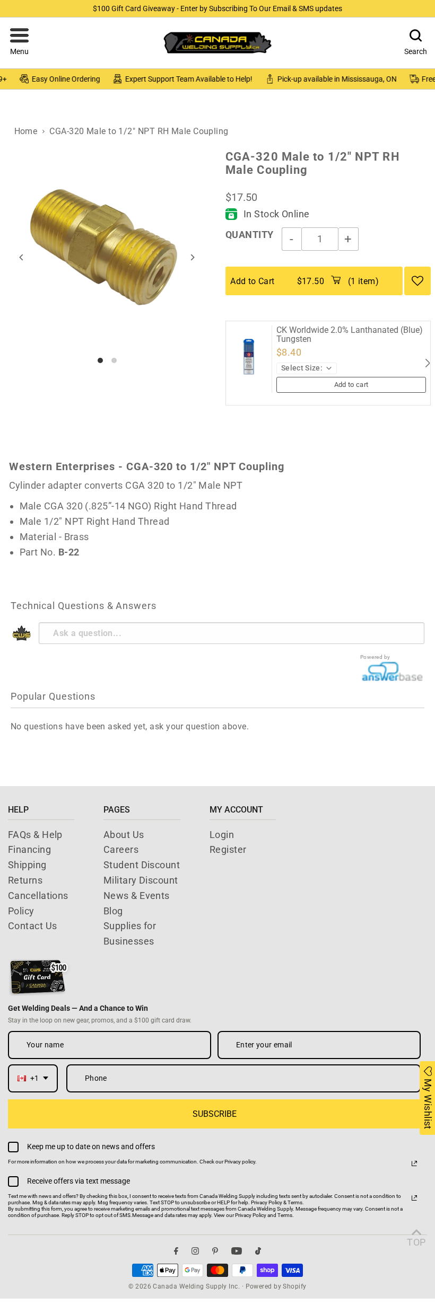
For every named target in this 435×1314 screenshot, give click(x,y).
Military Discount (140, 880)
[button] (19, 43)
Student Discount (141, 864)
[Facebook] (176, 1250)
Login (222, 834)
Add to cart (351, 385)
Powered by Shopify (276, 1286)
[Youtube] (236, 1250)
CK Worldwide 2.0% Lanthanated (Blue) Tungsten (349, 334)
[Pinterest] (215, 1250)
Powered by (375, 657)
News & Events (136, 895)
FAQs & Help (35, 834)
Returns (25, 880)
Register (228, 849)
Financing (29, 849)
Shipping (27, 864)
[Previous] (21, 257)
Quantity (249, 234)
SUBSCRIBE (215, 1114)
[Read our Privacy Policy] (414, 1163)
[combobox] (33, 1078)
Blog (113, 910)
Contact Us (32, 925)
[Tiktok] (258, 1250)
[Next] (192, 257)
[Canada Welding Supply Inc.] (217, 42)
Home (26, 131)
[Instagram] (195, 1250)
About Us (123, 834)
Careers (120, 849)
